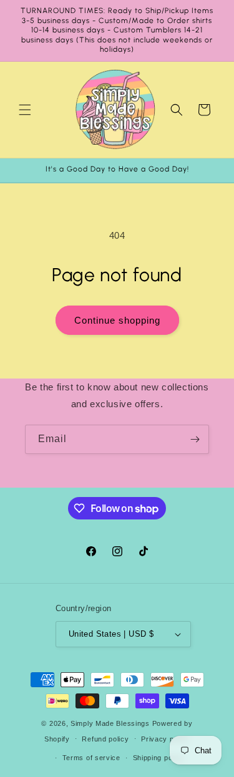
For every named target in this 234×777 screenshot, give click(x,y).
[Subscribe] (194, 439)
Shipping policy (159, 757)
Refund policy (105, 739)
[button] (25, 109)
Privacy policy (165, 739)
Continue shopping (117, 320)
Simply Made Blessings (110, 723)
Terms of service (91, 757)
